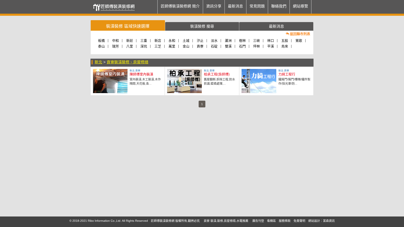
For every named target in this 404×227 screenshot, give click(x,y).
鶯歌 (298, 40)
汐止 (200, 40)
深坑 (143, 46)
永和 (172, 40)
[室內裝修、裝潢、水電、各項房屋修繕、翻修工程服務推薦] (115, 5)
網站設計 (314, 220)
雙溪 (228, 46)
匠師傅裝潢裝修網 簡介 (180, 6)
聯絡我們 (278, 6)
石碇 (214, 46)
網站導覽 (300, 6)
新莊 (129, 40)
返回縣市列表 (299, 34)
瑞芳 (115, 46)
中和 (115, 40)
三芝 (157, 46)
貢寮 (200, 46)
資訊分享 (213, 6)
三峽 (256, 40)
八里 (129, 46)
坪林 (256, 46)
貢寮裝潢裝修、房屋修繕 (127, 62)
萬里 (172, 46)
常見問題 (257, 6)
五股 (284, 40)
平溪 (270, 46)
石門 (242, 46)
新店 (157, 40)
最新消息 (235, 6)
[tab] (127, 25)
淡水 (214, 40)
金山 (186, 46)
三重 (143, 40)
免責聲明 (299, 220)
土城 (186, 40)
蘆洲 (228, 40)
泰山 (101, 46)
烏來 (284, 46)
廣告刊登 (258, 220)
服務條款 (285, 220)
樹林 (242, 40)
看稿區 (271, 220)
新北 (98, 62)
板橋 (101, 40)
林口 (270, 40)
